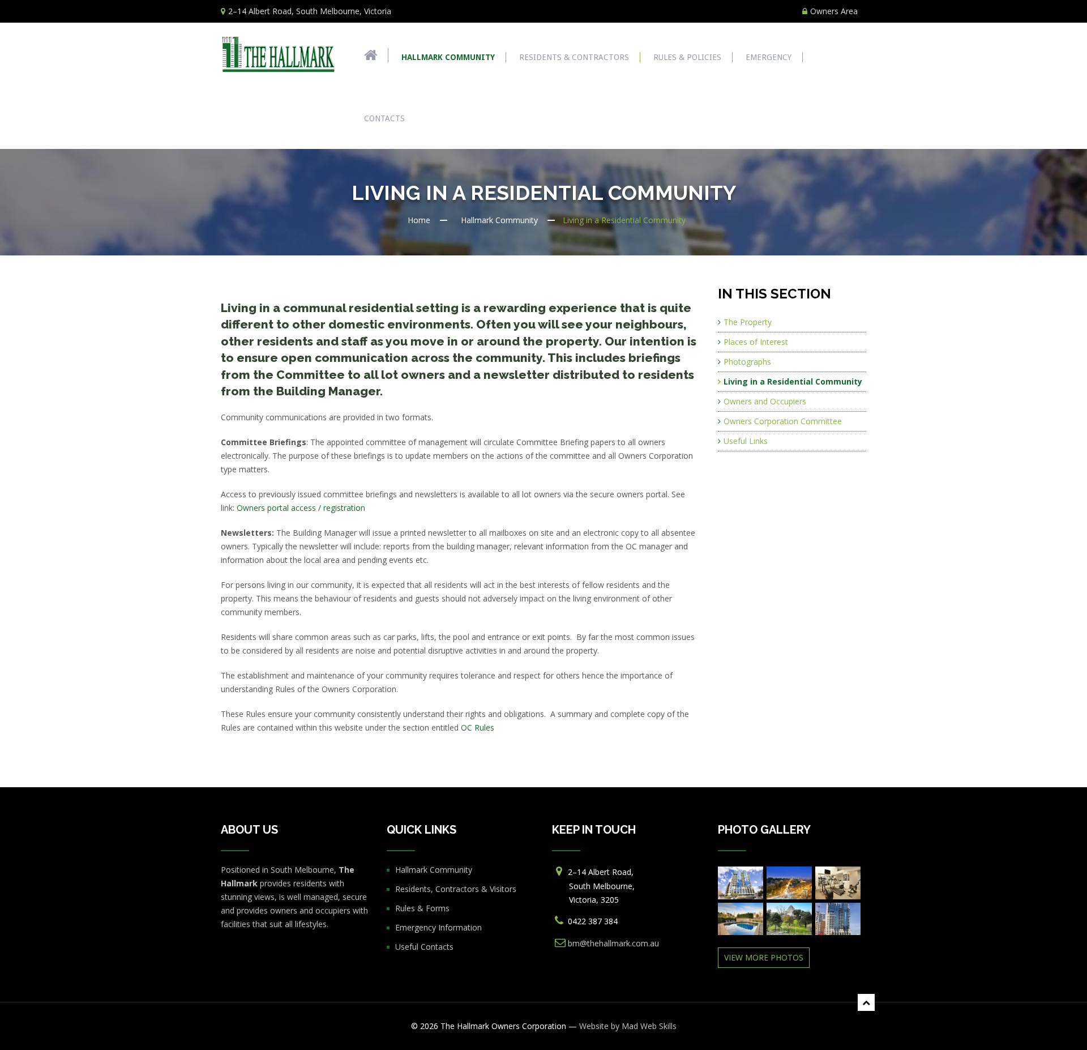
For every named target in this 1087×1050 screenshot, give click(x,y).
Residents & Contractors (574, 57)
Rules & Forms (422, 908)
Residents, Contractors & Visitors (455, 888)
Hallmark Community (448, 57)
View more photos (763, 957)
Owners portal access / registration (301, 507)
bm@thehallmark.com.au (613, 943)
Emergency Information (438, 927)
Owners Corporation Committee (783, 421)
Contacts (384, 118)
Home (419, 220)
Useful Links (746, 441)
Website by (628, 1026)
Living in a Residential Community (793, 381)
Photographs (747, 361)
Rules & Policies (687, 57)
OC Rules (477, 727)
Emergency (768, 57)
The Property (748, 322)
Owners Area (834, 11)
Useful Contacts (424, 946)
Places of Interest (756, 341)
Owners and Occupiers (765, 401)
